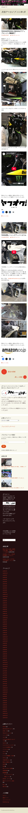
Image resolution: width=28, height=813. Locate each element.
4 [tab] (16, 207)
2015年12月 (5, 713)
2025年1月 (5, 571)
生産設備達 (5, 770)
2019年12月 (5, 615)
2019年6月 (5, 624)
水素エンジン (7, 776)
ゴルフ (4, 737)
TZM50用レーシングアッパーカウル (13, 235)
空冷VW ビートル (7, 778)
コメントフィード (6, 799)
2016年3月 (5, 707)
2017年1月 (5, 685)
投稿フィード (5, 797)
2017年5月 (5, 677)
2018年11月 (5, 639)
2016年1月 (5, 711)
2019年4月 (5, 628)
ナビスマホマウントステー (8, 745)
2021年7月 (5, 583)
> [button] (25, 202)
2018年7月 (5, 647)
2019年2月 (5, 632)
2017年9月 (5, 668)
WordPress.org (6, 802)
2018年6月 (5, 649)
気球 (4, 766)
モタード (5, 751)
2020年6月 (5, 605)
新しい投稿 (20, 377)
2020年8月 (5, 600)
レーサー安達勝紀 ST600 (8, 755)
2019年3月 (5, 630)
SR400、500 (5, 731)
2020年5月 (5, 607)
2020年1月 (5, 613)
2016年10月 (5, 692)
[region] (14, 203)
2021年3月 (5, 592)
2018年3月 (5, 656)
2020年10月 (5, 596)
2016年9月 (5, 694)
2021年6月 (5, 586)
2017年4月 (5, 679)
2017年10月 (5, 666)
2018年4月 (5, 653)
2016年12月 (5, 687)
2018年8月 (5, 645)
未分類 (4, 764)
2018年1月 (5, 660)
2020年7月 (5, 602)
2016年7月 (5, 698)
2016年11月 (5, 690)
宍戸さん (5, 757)
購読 (4, 446)
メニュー (3, 7)
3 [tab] (14, 207)
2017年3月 (5, 681)
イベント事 (5, 735)
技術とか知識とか (6, 762)
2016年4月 (5, 704)
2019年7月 (5, 622)
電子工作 (5, 786)
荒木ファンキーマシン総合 (8, 780)
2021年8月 (5, 581)
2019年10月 (5, 617)
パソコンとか (5, 749)
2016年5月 (5, 702)
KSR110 (4, 726)
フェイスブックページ (8, 426)
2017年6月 (5, 675)
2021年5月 (5, 588)
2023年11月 (5, 573)
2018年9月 (5, 643)
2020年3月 (5, 611)
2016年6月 (5, 700)
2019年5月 (5, 626)
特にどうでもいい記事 (7, 768)
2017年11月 (5, 664)
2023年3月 (5, 577)
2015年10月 (5, 717)
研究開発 (5, 772)
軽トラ (4, 784)
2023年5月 (5, 575)
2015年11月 (5, 715)
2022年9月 (5, 579)
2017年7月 (5, 673)
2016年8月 (5, 696)
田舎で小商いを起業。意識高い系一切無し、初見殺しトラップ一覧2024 (9, 550)
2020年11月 (5, 594)
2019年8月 (5, 619)
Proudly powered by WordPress (7, 810)
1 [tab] (11, 207)
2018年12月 (5, 636)
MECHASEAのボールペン (8, 728)
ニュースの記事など (7, 747)
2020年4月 (5, 609)
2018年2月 (5, 658)
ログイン (5, 795)
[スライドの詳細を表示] (14, 203)
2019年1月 (5, 634)
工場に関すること (6, 760)
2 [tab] (13, 207)
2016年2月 (5, 709)
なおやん (5, 743)
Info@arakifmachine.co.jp (14, 278)
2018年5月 (5, 651)
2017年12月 (5, 662)
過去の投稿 (9, 372)
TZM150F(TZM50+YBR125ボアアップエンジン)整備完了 (13, 32)
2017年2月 (5, 683)
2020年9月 (5, 598)
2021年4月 (5, 590)
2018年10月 (5, 641)
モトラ (4, 753)
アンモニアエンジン (8, 774)
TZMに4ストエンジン (15, 35)
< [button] (3, 202)
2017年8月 (5, 670)
